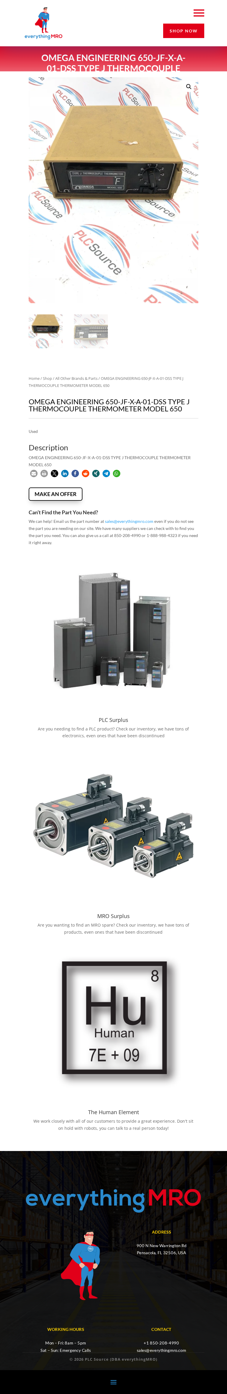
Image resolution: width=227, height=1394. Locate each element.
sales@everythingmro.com (129, 521)
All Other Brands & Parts (76, 378)
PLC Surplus (113, 719)
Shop (47, 378)
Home (34, 378)
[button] (189, 86)
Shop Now (184, 30)
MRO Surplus (113, 916)
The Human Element (113, 1112)
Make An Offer (56, 494)
